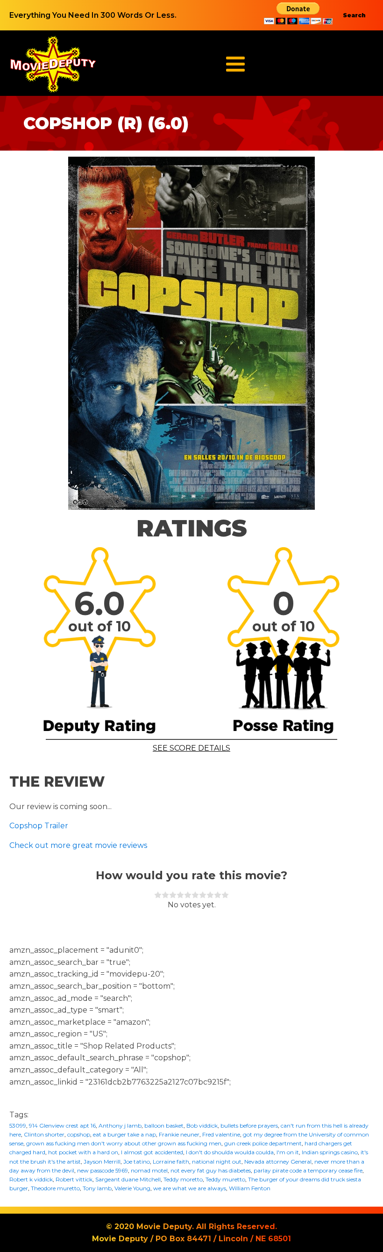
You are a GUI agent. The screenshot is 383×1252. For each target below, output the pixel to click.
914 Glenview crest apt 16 (62, 1125)
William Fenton (249, 1188)
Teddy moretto (183, 1179)
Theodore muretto (55, 1188)
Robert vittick (74, 1179)
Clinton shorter (44, 1134)
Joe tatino (136, 1161)
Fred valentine (221, 1134)
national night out (216, 1161)
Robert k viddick (31, 1179)
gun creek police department (263, 1143)
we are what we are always (189, 1188)
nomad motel (149, 1170)
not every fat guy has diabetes (210, 1170)
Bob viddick (202, 1125)
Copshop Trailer (38, 825)
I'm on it (288, 1152)
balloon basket (164, 1125)
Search (354, 15)
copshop (78, 1134)
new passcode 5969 (102, 1170)
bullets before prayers (249, 1125)
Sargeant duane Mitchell (128, 1179)
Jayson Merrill (102, 1161)
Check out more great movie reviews (78, 845)
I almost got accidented (152, 1152)
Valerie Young (132, 1188)
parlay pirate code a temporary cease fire (308, 1170)
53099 (17, 1125)
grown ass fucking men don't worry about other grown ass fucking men (123, 1143)
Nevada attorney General (278, 1161)
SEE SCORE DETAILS (191, 748)
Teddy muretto (225, 1179)
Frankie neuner (179, 1134)
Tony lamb (97, 1188)
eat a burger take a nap (124, 1134)
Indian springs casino (330, 1152)
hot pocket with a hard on (83, 1152)
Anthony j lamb (120, 1125)
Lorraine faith (171, 1161)
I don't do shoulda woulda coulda (230, 1152)
